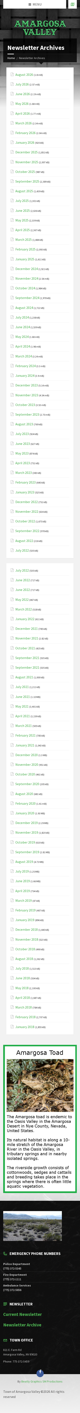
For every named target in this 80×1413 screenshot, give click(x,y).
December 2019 (26, 823)
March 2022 (23, 609)
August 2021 (24, 677)
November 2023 (26, 395)
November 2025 (26, 162)
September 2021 (27, 658)
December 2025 (26, 152)
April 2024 (22, 346)
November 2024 (26, 278)
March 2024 (23, 356)
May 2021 (22, 706)
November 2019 (26, 832)
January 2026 (24, 142)
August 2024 (24, 308)
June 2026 (22, 94)
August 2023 (24, 424)
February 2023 (25, 482)
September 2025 (27, 181)
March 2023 (23, 473)
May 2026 (22, 104)
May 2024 (22, 337)
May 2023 (22, 453)
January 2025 (24, 259)
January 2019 (24, 920)
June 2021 (22, 697)
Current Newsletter (22, 1314)
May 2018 (22, 988)
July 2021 (22, 687)
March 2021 (23, 726)
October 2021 (25, 648)
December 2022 (26, 502)
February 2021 (25, 735)
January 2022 (24, 619)
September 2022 (27, 531)
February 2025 (25, 249)
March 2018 (23, 1007)
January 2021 (24, 745)
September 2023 (27, 414)
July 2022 (22, 550)
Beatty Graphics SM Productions (42, 1381)
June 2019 (22, 881)
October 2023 (25, 405)
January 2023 (24, 492)
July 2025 (22, 201)
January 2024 (24, 376)
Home (11, 58)
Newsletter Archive (22, 1325)
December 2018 (26, 930)
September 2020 (27, 784)
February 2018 (25, 1017)
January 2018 (24, 1027)
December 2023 (26, 385)
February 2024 (25, 366)
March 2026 (23, 123)
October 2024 (25, 288)
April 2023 (22, 463)
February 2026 (25, 133)
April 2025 (22, 230)
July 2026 (22, 84)
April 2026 (22, 113)
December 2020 (26, 755)
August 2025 (24, 191)
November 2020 (26, 765)
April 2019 (22, 891)
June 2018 (22, 978)
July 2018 (22, 968)
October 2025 (25, 172)
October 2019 (25, 842)
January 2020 (24, 813)
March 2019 (23, 901)
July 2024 (22, 317)
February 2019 (25, 910)
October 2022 (25, 521)
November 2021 (26, 638)
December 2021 (26, 629)
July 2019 (22, 871)
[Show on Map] (72, 4)
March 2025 (23, 240)
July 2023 (22, 434)
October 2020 (25, 774)
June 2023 (22, 444)
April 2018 (22, 998)
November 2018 (26, 939)
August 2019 (24, 862)
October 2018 (25, 949)
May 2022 (22, 600)
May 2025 (22, 220)
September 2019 (27, 852)
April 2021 (22, 716)
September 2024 (27, 298)
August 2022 (24, 541)
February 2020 (25, 803)
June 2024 (22, 327)
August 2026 (24, 75)
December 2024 (26, 269)
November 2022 (26, 512)
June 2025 (22, 211)
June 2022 (22, 580)
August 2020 (24, 794)
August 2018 (24, 959)
